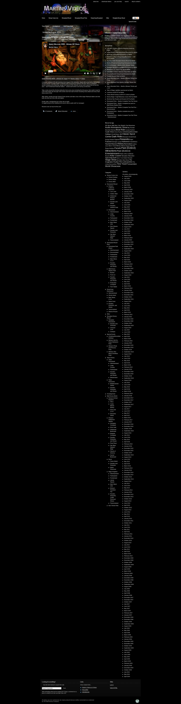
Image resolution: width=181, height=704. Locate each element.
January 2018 (128, 395)
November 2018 (128, 374)
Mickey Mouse (120, 146)
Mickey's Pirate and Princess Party (113, 347)
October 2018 (128, 376)
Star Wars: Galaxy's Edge (113, 236)
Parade (117, 148)
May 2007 (127, 608)
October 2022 (128, 270)
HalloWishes (133, 141)
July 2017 (127, 409)
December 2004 (128, 667)
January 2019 (128, 369)
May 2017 (127, 413)
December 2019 (128, 345)
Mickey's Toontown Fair (113, 489)
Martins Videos (75, 78)
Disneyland (112, 210)
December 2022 (128, 268)
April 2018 (127, 389)
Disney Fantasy (113, 177)
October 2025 (128, 196)
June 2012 (127, 512)
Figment (116, 139)
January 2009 (128, 575)
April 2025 (127, 209)
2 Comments (48, 111)
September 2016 (129, 431)
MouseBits (85, 690)
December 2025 (128, 194)
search (127, 1)
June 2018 (127, 384)
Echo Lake (113, 427)
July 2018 (127, 382)
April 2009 (127, 569)
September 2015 (129, 455)
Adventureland (114, 212)
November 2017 (128, 400)
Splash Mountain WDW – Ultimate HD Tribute (57, 37)
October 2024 (128, 222)
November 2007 (128, 599)
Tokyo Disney (45, 26)
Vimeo (83, 78)
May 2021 (127, 308)
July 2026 (127, 178)
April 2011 (127, 531)
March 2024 (127, 235)
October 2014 (128, 477)
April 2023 (127, 259)
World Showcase (112, 166)
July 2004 (127, 672)
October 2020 (128, 323)
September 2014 (129, 479)
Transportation (132, 164)
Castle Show (109, 132)
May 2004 (127, 674)
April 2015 (127, 463)
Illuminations (128, 144)
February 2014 (128, 490)
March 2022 (127, 286)
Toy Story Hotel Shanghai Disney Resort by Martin (121, 61)
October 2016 (128, 428)
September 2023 (129, 248)
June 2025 (127, 205)
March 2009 (127, 571)
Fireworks (125, 139)
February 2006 (128, 637)
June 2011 (127, 527)
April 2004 (127, 676)
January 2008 (128, 595)
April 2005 (127, 659)
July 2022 (127, 277)
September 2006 (129, 624)
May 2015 (127, 461)
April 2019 (127, 363)
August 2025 (127, 200)
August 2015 (127, 457)
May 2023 (127, 257)
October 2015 (128, 452)
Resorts (107, 156)
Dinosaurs (125, 137)
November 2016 (128, 426)
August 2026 (127, 176)
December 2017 (128, 398)
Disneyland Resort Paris (81, 18)
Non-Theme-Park (113, 505)
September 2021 (129, 299)
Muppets (128, 145)
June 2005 (127, 654)
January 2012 (128, 518)
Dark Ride (117, 136)
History (121, 144)
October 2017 (128, 402)
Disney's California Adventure (111, 187)
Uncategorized (56, 26)
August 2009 (127, 567)
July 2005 (127, 652)
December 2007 (128, 597)
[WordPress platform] (137, 702)
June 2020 (127, 332)
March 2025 (127, 211)
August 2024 (127, 227)
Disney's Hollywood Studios (112, 419)
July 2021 (127, 303)
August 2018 (127, 380)
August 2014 (127, 481)
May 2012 (127, 514)
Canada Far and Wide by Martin (116, 76)
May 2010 (127, 549)
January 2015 (128, 470)
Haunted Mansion (111, 144)
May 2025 (127, 207)
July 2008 (127, 589)
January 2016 (128, 446)
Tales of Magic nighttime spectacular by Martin (120, 90)
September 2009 (129, 564)
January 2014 (128, 492)
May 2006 (127, 630)
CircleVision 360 (116, 134)
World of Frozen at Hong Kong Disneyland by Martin (121, 63)
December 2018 (128, 371)
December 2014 (128, 472)
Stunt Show (126, 160)
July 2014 (127, 483)
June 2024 (127, 231)
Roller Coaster (115, 156)
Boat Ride (120, 130)
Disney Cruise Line (53, 18)
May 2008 (127, 591)
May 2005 (127, 657)
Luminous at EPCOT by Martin (115, 92)
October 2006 (128, 621)
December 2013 (128, 494)
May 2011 (127, 529)
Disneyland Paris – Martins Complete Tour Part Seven (122, 101)
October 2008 (128, 582)
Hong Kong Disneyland (96, 18)
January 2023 (128, 266)
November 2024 (128, 220)
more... (75, 111)
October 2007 (128, 602)
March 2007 (127, 610)
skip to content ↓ (136, 1)
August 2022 (127, 275)
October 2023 (128, 246)
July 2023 (127, 253)
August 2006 (127, 626)
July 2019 (127, 356)
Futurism (108, 141)
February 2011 (128, 534)
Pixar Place (113, 443)
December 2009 (128, 558)
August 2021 (127, 301)
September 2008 (129, 584)
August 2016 (127, 433)
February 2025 (128, 213)
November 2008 (128, 580)
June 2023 (127, 255)
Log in (112, 685)
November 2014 (128, 474)
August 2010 (127, 542)
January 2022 (128, 290)
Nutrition (111, 148)
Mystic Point (112, 301)
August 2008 (127, 586)
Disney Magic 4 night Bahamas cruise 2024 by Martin (122, 97)
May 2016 (127, 439)
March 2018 (127, 391)
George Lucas (116, 141)
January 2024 (128, 240)
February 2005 (128, 663)
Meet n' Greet (112, 146)
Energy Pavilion (109, 139)
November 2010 (128, 538)
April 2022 (127, 284)
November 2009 (128, 560)
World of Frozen (113, 311)
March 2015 (127, 466)
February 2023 (128, 264)
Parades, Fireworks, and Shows (113, 264)
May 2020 (127, 334)
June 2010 (127, 547)
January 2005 (128, 665)
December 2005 (128, 641)
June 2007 (127, 606)
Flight (131, 139)
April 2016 (127, 442)
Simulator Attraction (128, 156)
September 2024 (129, 224)
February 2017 (128, 420)
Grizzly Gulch (112, 295)
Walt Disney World (68, 26)
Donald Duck (132, 137)
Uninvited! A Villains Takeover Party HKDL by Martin (121, 71)
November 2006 (128, 619)
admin (45, 39)
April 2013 (127, 505)
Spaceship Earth (110, 158)
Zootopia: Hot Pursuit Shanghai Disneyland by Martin (122, 67)
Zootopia (112, 331)
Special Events (132, 21)
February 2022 (128, 288)
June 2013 (127, 503)
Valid (113, 688)
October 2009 (128, 562)
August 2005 (127, 650)
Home (43, 18)
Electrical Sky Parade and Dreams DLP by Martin (121, 99)
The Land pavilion (126, 162)
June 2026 (127, 180)
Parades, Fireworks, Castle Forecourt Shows (113, 497)
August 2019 (127, 354)
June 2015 (127, 459)
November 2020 (128, 321)
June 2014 (127, 485)
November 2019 (128, 347)
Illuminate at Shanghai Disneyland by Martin (119, 54)
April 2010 (127, 551)
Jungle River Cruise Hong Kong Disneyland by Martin (122, 52)
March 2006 (127, 635)
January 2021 (128, 316)
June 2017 (127, 411)
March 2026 (127, 187)
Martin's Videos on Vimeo (89, 687)
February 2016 (128, 444)
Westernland (113, 377)
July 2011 (127, 525)
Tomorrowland (114, 240)
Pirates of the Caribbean (126, 154)
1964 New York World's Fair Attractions (123, 125)
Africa (111, 402)
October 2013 (128, 499)
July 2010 (127, 545)
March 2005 (127, 661)
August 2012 (127, 510)
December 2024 (128, 218)
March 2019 (127, 365)
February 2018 (128, 393)
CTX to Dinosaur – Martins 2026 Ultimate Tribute (120, 65)
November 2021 (128, 295)
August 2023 (127, 251)
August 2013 (127, 501)
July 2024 (127, 229)
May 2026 (127, 183)
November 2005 (128, 643)
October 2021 (128, 297)
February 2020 (128, 341)
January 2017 (128, 422)
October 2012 (128, 507)
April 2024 (127, 233)
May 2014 (127, 488)
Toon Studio (113, 286)
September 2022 (129, 273)
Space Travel (120, 157)
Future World (114, 461)
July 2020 (127, 330)
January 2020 (128, 343)
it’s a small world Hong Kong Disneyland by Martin (121, 74)
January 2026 (128, 191)
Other (107, 18)
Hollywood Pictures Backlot (113, 197)
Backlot (112, 272)
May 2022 (127, 281)
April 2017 (127, 415)
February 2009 (128, 573)
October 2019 (128, 349)
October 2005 (128, 646)
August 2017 (127, 406)
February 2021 (128, 314)
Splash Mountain (62, 111)
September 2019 (129, 352)
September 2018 (129, 378)
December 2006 (128, 617)
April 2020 (127, 336)
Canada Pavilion (130, 130)
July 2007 (127, 604)
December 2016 (128, 424)
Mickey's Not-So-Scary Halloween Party (113, 342)
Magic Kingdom (73, 39)
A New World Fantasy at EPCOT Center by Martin (121, 94)
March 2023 (127, 262)
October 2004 (128, 670)
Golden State (114, 194)
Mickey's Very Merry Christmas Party (113, 353)
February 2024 (128, 237)
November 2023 (128, 244)
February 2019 (128, 367)
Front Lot (112, 275)
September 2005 (129, 648)
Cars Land (113, 191)
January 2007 (128, 615)
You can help (118, 1)
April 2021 (127, 310)
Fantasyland (113, 218)
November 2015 (128, 450)
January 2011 (128, 536)
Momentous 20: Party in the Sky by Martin (118, 69)
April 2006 (127, 632)
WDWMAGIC (86, 692)
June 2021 (127, 306)
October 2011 (128, 523)
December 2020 (128, 319)
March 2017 (127, 417)
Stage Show (110, 160)
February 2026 (128, 189)
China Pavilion (118, 132)
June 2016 (127, 437)
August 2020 (127, 327)
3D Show (108, 125)
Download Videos (106, 1)
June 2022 (127, 279)
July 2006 (127, 628)
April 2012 (127, 516)
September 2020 (129, 325)
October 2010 (128, 540)
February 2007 (128, 613)
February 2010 (128, 556)
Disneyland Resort (66, 18)
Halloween (126, 141)
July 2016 (127, 435)
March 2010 (127, 553)
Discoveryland (114, 252)
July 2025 (127, 202)
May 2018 (127, 387)
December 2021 (128, 292)
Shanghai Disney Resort (119, 18)
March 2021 (127, 312)
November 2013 (128, 496)
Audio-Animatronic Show (116, 127)
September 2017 (129, 404)
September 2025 (129, 198)
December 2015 (128, 448)
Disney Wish (112, 181)
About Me (96, 1)
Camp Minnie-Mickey (112, 405)
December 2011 (128, 520)
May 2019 (127, 360)
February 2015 (128, 468)
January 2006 (128, 639)
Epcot (110, 459)
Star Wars (119, 160)
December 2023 (128, 242)
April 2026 (127, 185)
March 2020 (127, 338)
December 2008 (128, 578)
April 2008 (127, 593)
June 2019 (127, 358)
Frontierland (64, 39)
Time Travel (122, 164)
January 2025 (128, 216)
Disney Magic (112, 179)
